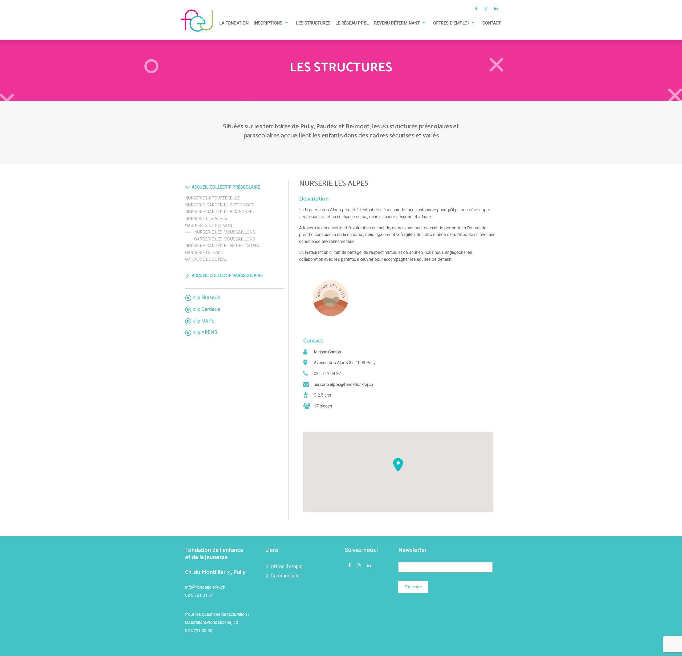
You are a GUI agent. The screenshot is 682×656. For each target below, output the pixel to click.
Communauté (285, 575)
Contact (491, 23)
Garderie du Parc (204, 252)
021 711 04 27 (327, 373)
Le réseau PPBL (352, 23)
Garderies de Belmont (209, 225)
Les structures (313, 23)
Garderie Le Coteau (206, 259)
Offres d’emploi (451, 23)
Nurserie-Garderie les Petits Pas (222, 245)
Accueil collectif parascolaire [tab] (227, 275)
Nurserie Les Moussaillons (224, 232)
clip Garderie (206, 309)
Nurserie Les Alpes (206, 218)
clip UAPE (203, 321)
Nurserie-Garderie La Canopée (218, 211)
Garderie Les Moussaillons (224, 239)
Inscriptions (268, 23)
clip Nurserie (206, 298)
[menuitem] (234, 24)
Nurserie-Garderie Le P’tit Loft (219, 204)
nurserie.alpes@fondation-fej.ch (343, 384)
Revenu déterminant (397, 23)
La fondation (234, 23)
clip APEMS (205, 333)
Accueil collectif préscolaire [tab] (226, 187)
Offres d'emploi (287, 566)
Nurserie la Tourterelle (212, 198)
